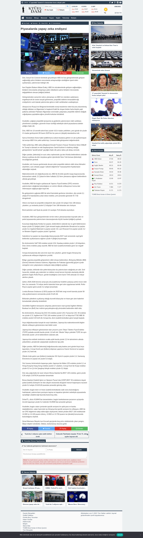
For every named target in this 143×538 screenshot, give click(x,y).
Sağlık (58, 18)
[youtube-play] (120, 2)
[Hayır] (140, 535)
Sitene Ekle (26, 526)
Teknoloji (65, 18)
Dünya (36, 18)
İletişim (61, 10)
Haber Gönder (27, 519)
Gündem (29, 18)
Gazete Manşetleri (29, 513)
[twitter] (112, 2)
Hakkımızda (27, 521)
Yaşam (51, 18)
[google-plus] (115, 2)
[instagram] (118, 2)
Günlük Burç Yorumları (30, 517)
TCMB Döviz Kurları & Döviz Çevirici (104, 194)
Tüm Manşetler (28, 530)
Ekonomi (44, 18)
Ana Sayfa (49, 10)
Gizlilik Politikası (28, 515)
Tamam (120, 535)
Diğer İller (119, 13)
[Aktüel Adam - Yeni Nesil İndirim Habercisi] (32, 9)
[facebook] (109, 2)
